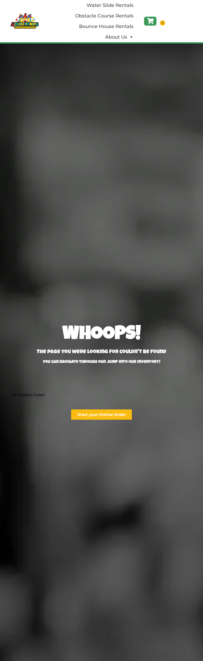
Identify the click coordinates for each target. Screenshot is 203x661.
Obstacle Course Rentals (104, 16)
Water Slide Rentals (110, 5)
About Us (116, 37)
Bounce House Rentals (106, 26)
